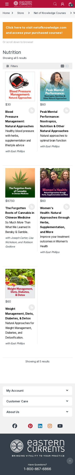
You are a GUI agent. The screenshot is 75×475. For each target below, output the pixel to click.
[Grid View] (62, 66)
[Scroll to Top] (70, 461)
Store (20, 12)
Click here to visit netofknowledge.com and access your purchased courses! (36, 30)
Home (6, 12)
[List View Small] (67, 66)
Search (55, 4)
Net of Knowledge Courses (50, 12)
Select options (30, 110)
